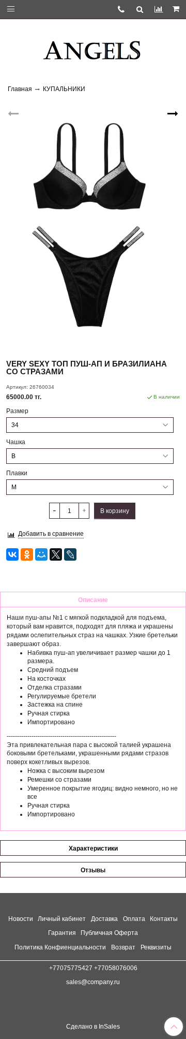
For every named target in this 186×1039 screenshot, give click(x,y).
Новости (20, 919)
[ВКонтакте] (12, 554)
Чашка (15, 442)
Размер (17, 411)
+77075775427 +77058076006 (93, 968)
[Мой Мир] (41, 554)
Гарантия (62, 932)
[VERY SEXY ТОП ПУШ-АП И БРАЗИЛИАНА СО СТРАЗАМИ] (93, 225)
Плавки (16, 473)
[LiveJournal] (70, 554)
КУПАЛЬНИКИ (64, 89)
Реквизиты (156, 947)
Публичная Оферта (109, 932)
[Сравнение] (158, 9)
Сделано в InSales (93, 1026)
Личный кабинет (62, 919)
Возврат (123, 947)
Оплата (134, 919)
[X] (56, 554)
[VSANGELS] (93, 46)
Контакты (164, 919)
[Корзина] (176, 9)
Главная (20, 89)
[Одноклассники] (27, 554)
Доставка (104, 919)
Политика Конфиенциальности (60, 947)
